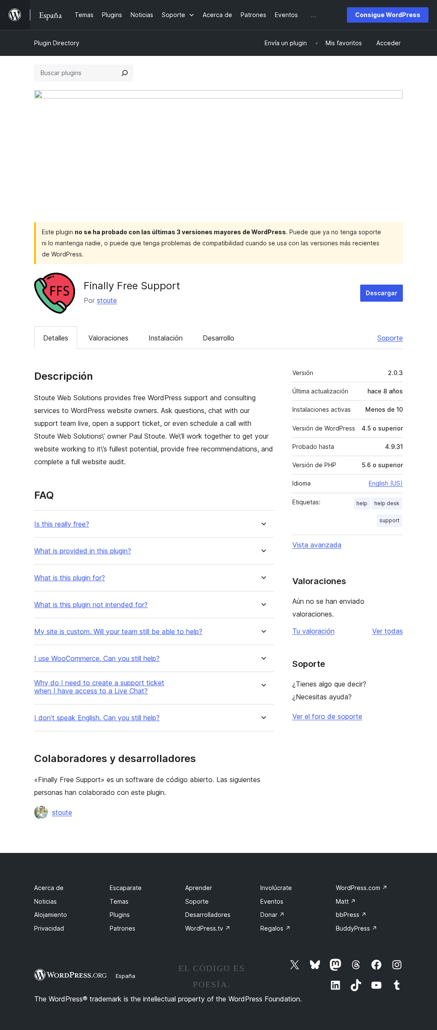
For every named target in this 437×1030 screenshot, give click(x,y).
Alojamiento (50, 914)
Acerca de (49, 887)
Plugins (120, 914)
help (361, 503)
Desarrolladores (207, 914)
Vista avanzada (316, 545)
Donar (272, 914)
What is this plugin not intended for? (91, 605)
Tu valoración (313, 631)
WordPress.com (361, 887)
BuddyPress (356, 928)
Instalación (166, 338)
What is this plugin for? (69, 578)
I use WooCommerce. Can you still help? (97, 659)
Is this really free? (61, 524)
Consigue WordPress (387, 14)
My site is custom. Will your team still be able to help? (118, 632)
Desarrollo (218, 338)
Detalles (55, 338)
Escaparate (126, 887)
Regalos (275, 928)
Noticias (45, 901)
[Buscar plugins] (124, 72)
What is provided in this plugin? (82, 551)
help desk (386, 503)
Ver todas (387, 631)
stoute (107, 300)
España (125, 975)
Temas (119, 901)
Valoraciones (108, 338)
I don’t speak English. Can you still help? (97, 718)
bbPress (351, 914)
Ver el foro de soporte (327, 716)
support (389, 520)
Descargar (381, 293)
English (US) (386, 483)
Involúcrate (276, 887)
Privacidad (49, 928)
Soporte (390, 338)
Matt (346, 901)
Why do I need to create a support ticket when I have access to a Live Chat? (99, 687)
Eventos (271, 901)
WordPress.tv (207, 928)
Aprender (198, 887)
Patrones (122, 928)
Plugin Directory (56, 43)
